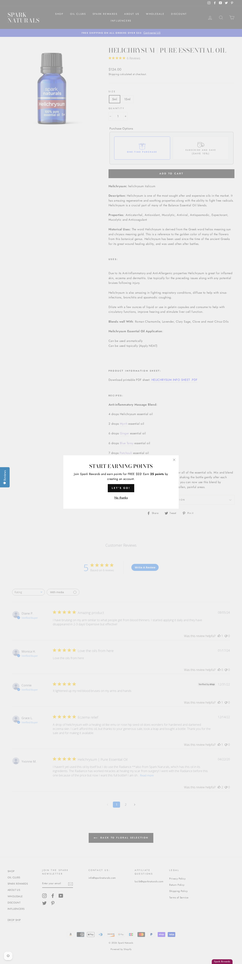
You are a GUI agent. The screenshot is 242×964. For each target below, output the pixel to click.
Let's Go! (121, 488)
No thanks (121, 497)
